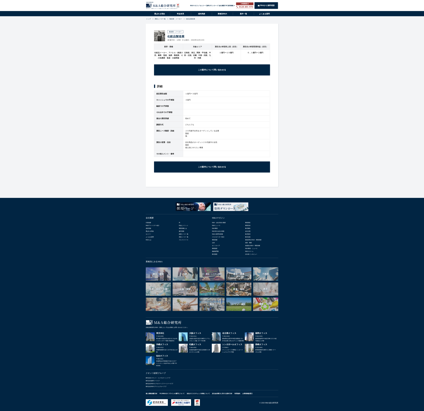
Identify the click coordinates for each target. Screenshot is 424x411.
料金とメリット (183, 225)
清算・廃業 (248, 242)
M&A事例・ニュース (251, 248)
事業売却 (247, 225)
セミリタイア (216, 245)
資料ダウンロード (212, 5)
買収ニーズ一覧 (183, 237)
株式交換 (247, 237)
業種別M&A (222, 14)
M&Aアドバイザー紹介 (152, 225)
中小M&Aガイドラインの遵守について (172, 393)
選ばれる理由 (159, 14)
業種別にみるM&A (154, 261)
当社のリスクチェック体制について (198, 393)
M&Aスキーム (249, 251)
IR (226, 5)
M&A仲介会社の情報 (218, 231)
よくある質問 (264, 14)
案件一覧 (243, 14)
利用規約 (237, 393)
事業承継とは (183, 228)
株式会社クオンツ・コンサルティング (157, 378)
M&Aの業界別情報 (217, 234)
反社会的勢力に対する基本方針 (222, 393)
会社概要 (222, 5)
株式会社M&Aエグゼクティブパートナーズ (158, 383)
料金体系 (180, 14)
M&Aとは (148, 240)
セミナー (203, 5)
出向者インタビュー (251, 254)
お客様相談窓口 (247, 393)
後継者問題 (215, 251)
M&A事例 (215, 228)
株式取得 (247, 234)
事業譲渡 (214, 248)
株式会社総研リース (152, 381)
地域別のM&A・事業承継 (252, 245)
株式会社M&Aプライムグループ (155, 386)
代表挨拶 (148, 222)
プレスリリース (183, 240)
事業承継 (214, 240)
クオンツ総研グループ (156, 373)
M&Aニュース (216, 225)
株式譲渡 (214, 254)
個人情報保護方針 (151, 393)
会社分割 (247, 231)
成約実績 (201, 14)
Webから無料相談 (267, 5)
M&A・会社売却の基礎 (219, 222)
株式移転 (247, 228)
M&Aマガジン (194, 5)
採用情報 (230, 5)
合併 (213, 242)
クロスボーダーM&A (218, 237)
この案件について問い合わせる (212, 70)
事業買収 (247, 222)
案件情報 (181, 231)
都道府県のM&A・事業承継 (253, 240)
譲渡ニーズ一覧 (183, 234)
